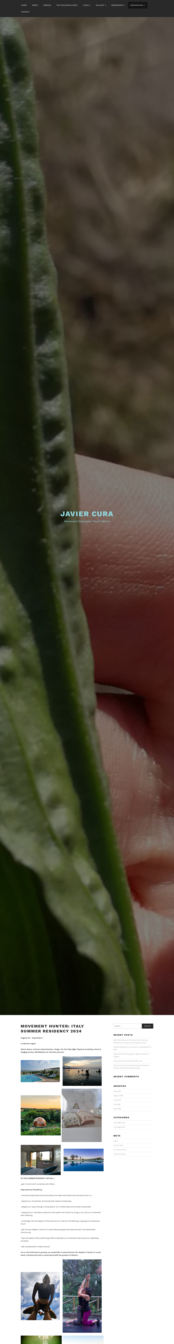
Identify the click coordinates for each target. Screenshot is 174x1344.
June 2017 (117, 1100)
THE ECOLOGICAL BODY (67, 5)
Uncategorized (119, 1127)
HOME (24, 5)
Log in (116, 1141)
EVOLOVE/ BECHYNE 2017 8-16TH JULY (128, 1061)
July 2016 (117, 1104)
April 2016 (117, 1109)
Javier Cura (87, 514)
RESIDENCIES (136, 5)
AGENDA (47, 5)
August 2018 (118, 1096)
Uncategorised (119, 1123)
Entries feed (118, 1145)
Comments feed (120, 1150)
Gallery (100, 5)
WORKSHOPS (117, 5)
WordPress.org (119, 1154)
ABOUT (35, 5)
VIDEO (86, 5)
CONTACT (25, 12)
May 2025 (117, 1091)
